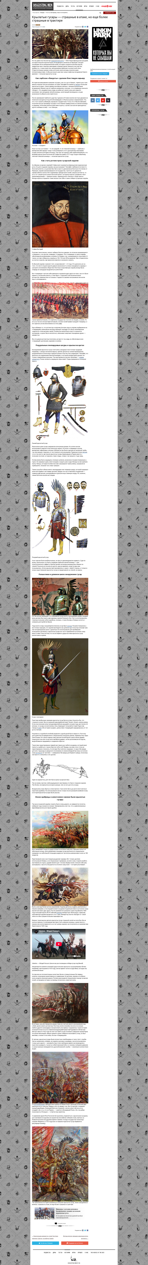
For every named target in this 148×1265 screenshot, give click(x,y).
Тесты (73, 6)
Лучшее (91, 6)
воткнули (39, 753)
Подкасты (60, 6)
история (38, 25)
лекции (77, 84)
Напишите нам (109, 12)
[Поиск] (100, 12)
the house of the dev (106, 6)
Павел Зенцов (35, 26)
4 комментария (62, 1223)
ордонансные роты (57, 60)
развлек (59, 912)
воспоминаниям (39, 1104)
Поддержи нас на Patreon (76, 1243)
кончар (69, 626)
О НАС (97, 6)
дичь (33, 25)
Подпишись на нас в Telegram (99, 73)
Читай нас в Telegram (47, 1243)
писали (84, 452)
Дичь (67, 6)
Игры (85, 6)
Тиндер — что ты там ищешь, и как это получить (54, 12)
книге (40, 728)
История (79, 6)
